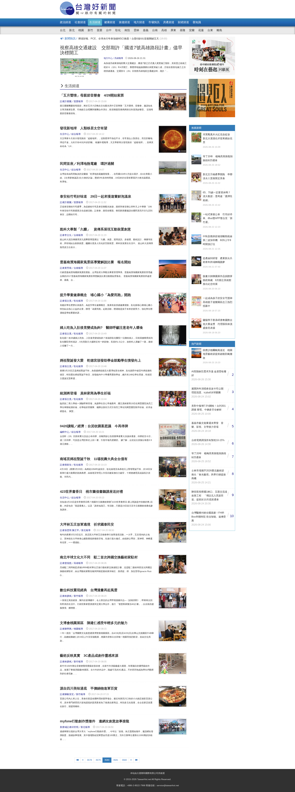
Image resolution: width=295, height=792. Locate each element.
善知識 (197, 22)
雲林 (136, 30)
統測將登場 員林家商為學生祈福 (85, 393)
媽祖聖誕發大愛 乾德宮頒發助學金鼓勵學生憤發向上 (100, 360)
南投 (127, 30)
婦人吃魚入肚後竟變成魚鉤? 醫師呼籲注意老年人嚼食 (101, 328)
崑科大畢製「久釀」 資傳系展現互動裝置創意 (95, 229)
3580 (106, 760)
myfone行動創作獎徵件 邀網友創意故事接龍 (94, 721)
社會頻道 (80, 22)
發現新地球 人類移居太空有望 (83, 128)
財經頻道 (183, 22)
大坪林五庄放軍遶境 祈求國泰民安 (87, 524)
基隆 (182, 30)
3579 (98, 760)
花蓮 (201, 30)
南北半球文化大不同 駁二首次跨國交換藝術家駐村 (99, 557)
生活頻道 (94, 22)
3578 (89, 760)
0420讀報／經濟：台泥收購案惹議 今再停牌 (94, 426)
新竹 (90, 30)
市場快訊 (153, 22)
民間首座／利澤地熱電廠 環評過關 (87, 164)
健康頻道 (109, 22)
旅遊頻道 (124, 22)
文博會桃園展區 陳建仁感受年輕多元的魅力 (94, 623)
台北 (62, 30)
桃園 (81, 30)
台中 (109, 30)
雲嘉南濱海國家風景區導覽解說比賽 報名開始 (97, 262)
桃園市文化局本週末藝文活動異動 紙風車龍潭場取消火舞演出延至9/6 (121, 38)
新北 (72, 30)
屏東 (173, 30)
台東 (210, 30)
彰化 (118, 30)
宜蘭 (192, 30)
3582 (124, 760)
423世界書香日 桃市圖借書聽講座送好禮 (91, 491)
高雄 (164, 30)
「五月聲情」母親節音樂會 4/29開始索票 (93, 95)
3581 (115, 760)
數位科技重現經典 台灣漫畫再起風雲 (88, 590)
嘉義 (145, 30)
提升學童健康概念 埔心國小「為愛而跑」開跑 (95, 295)
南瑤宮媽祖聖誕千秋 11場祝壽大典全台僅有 (94, 459)
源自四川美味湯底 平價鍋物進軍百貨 (88, 688)
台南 (155, 30)
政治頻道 (65, 22)
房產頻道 (168, 22)
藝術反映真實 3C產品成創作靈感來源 (91, 655)
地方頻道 (139, 22)
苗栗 (99, 30)
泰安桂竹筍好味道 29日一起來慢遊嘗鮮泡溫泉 (95, 196)
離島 (219, 30)
